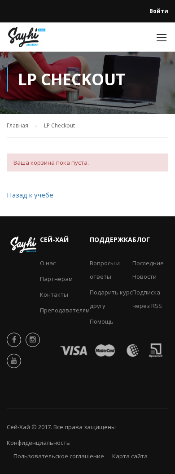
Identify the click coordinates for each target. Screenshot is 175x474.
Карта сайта (130, 456)
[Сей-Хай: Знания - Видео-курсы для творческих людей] (27, 39)
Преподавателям (65, 310)
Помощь (102, 321)
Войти (158, 11)
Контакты (54, 294)
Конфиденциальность (38, 443)
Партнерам (56, 279)
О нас (48, 263)
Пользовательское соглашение (58, 456)
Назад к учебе (30, 194)
